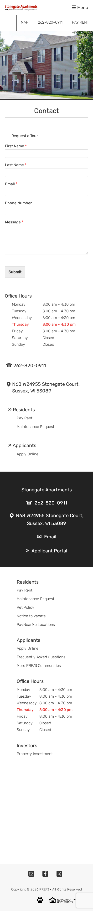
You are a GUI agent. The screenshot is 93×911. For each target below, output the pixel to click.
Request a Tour (24, 136)
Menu (82, 7)
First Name (16, 146)
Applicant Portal (49, 551)
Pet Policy (25, 607)
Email (11, 184)
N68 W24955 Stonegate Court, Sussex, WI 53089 (46, 387)
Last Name (15, 165)
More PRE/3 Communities (39, 665)
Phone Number (18, 203)
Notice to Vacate (31, 616)
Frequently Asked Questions (41, 657)
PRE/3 (44, 889)
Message (14, 222)
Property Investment (35, 753)
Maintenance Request (35, 426)
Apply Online (27, 454)
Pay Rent (24, 418)
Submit (15, 272)
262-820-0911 (29, 365)
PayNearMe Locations (36, 624)
